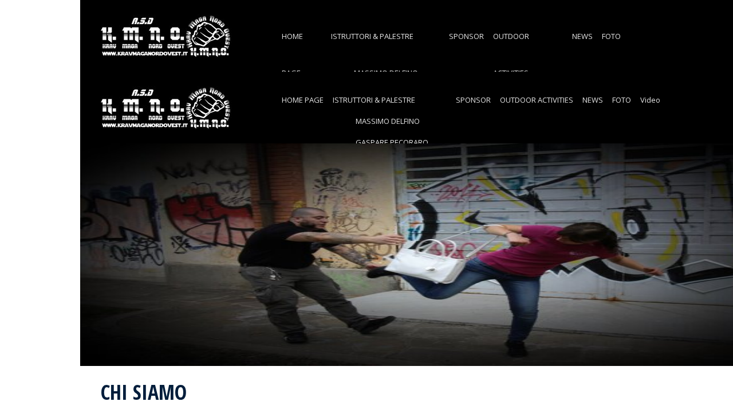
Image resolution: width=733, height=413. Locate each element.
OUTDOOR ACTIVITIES (536, 100)
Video (650, 100)
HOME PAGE (303, 100)
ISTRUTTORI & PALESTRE (372, 36)
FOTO (611, 36)
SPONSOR (466, 36)
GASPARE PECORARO (392, 142)
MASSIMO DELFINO (388, 121)
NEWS (582, 36)
